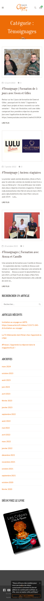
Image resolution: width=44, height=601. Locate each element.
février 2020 (7, 489)
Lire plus (5, 123)
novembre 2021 (8, 462)
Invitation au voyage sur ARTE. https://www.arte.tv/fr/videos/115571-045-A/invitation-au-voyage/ (20, 325)
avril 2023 (6, 393)
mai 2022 (6, 428)
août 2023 (6, 380)
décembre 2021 (8, 455)
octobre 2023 (7, 373)
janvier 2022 (7, 448)
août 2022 (6, 421)
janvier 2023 (7, 407)
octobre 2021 (7, 468)
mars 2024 (6, 366)
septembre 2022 (9, 414)
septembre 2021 (9, 475)
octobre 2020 (7, 482)
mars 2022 (6, 441)
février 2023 (7, 400)
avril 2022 (6, 434)
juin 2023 (6, 387)
